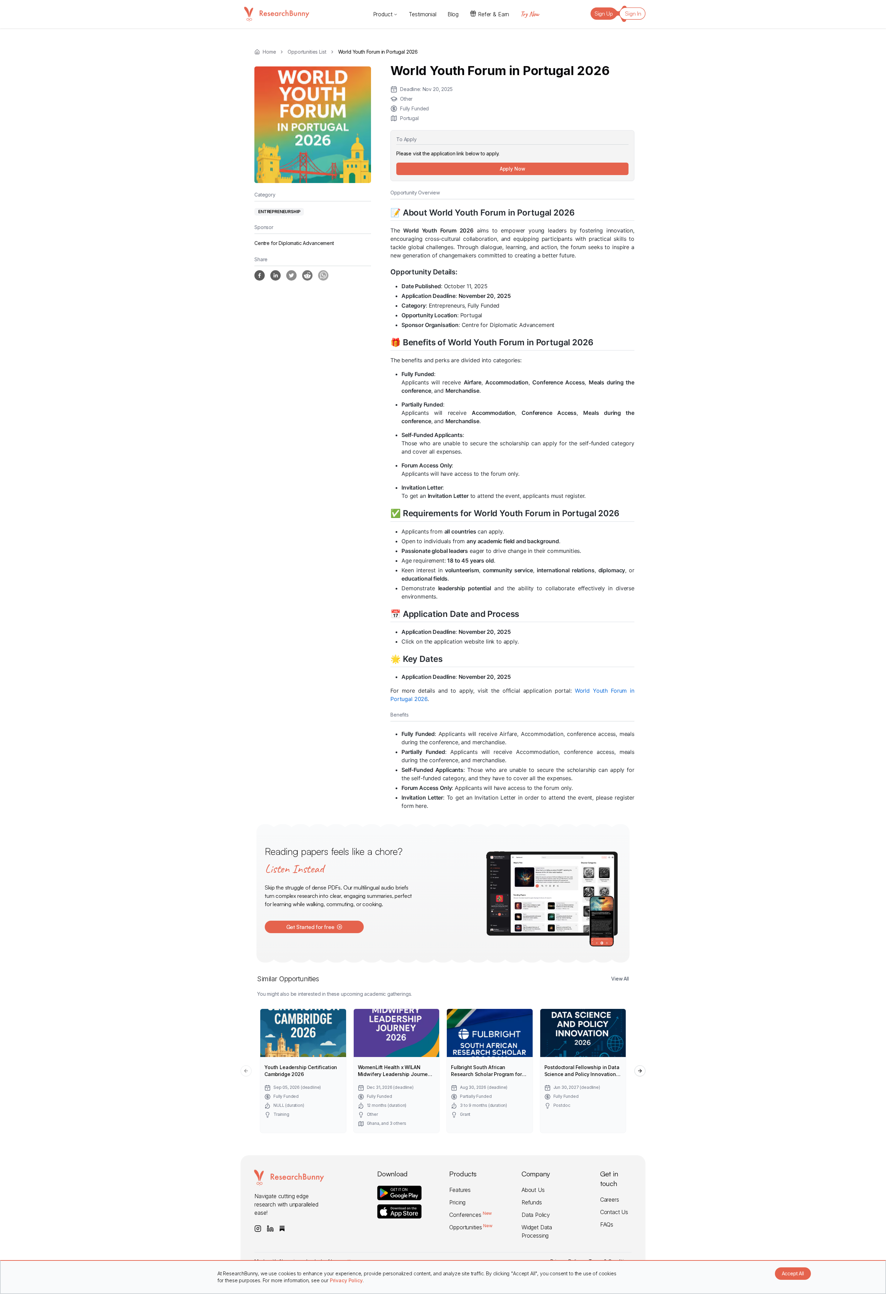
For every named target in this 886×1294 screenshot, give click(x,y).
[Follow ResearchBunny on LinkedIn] (270, 1228)
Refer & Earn (493, 14)
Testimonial (422, 14)
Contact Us (614, 1212)
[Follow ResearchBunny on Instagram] (257, 1228)
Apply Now (512, 169)
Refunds (532, 1202)
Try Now (529, 14)
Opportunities (470, 1227)
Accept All (793, 1273)
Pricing (457, 1202)
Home (269, 52)
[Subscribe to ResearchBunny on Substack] (282, 1228)
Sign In (633, 13)
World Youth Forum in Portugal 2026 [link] (378, 52)
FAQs (606, 1224)
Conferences (470, 1214)
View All (620, 979)
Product (382, 14)
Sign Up (604, 13)
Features (460, 1189)
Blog (453, 14)
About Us (533, 1189)
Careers (609, 1199)
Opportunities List (307, 52)
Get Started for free (310, 926)
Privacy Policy (346, 1280)
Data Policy (536, 1214)
